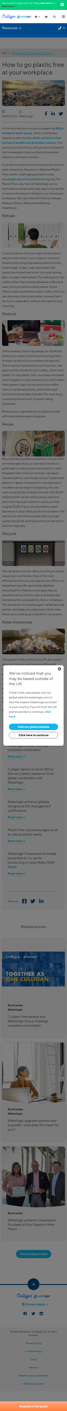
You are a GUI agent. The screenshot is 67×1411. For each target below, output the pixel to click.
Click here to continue (34, 735)
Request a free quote (33, 1406)
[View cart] (46, 17)
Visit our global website (33, 727)
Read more (7, 6)
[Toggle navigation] (63, 16)
